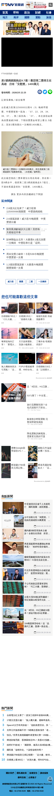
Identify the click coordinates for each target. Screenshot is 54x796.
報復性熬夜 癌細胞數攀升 (44, 318)
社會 (49, 12)
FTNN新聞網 (6, 74)
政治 (27, 12)
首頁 (5, 12)
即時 (16, 12)
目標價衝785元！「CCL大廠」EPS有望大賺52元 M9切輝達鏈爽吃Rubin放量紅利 (9, 318)
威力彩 (11, 281)
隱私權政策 (22, 773)
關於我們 (10, 773)
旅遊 (48, 17)
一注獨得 (42, 281)
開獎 (21, 281)
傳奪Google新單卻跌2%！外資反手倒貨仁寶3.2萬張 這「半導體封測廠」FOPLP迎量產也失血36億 (18, 450)
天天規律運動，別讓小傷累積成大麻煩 (26, 343)
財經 (38, 12)
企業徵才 (32, 777)
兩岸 (16, 17)
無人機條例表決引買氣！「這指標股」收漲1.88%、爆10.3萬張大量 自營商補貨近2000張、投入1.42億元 (9, 368)
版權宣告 (33, 773)
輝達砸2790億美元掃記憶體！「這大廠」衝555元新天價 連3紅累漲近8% (18, 467)
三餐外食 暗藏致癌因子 (44, 343)
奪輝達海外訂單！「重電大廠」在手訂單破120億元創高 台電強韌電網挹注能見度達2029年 (9, 343)
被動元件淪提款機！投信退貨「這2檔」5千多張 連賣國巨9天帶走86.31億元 (45, 450)
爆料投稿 (22, 777)
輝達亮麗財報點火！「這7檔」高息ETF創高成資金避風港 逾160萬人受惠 (44, 467)
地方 (5, 17)
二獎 (31, 281)
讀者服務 (44, 773)
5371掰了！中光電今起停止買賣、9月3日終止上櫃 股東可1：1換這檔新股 (38, 395)
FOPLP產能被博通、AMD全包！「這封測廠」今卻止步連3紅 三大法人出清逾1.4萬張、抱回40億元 (27, 368)
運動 (37, 17)
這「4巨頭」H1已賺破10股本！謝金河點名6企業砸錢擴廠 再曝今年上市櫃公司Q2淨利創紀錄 (38, 386)
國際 (27, 17)
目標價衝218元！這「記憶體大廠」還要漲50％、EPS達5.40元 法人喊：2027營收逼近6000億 (44, 368)
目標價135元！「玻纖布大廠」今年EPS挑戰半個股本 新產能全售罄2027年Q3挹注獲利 (27, 318)
